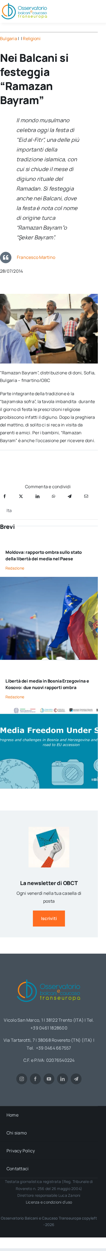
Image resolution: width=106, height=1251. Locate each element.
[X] (21, 496)
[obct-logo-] (49, 977)
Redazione (14, 568)
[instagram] (21, 1078)
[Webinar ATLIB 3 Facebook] (49, 708)
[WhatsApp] (53, 496)
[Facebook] (4, 496)
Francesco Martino (36, 257)
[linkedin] (62, 1078)
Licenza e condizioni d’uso (49, 1202)
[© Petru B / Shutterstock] (49, 579)
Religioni (31, 38)
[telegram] (76, 1078)
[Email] (86, 496)
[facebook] (35, 1078)
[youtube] (48, 1078)
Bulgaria (8, 38)
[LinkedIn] (37, 496)
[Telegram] (69, 496)
